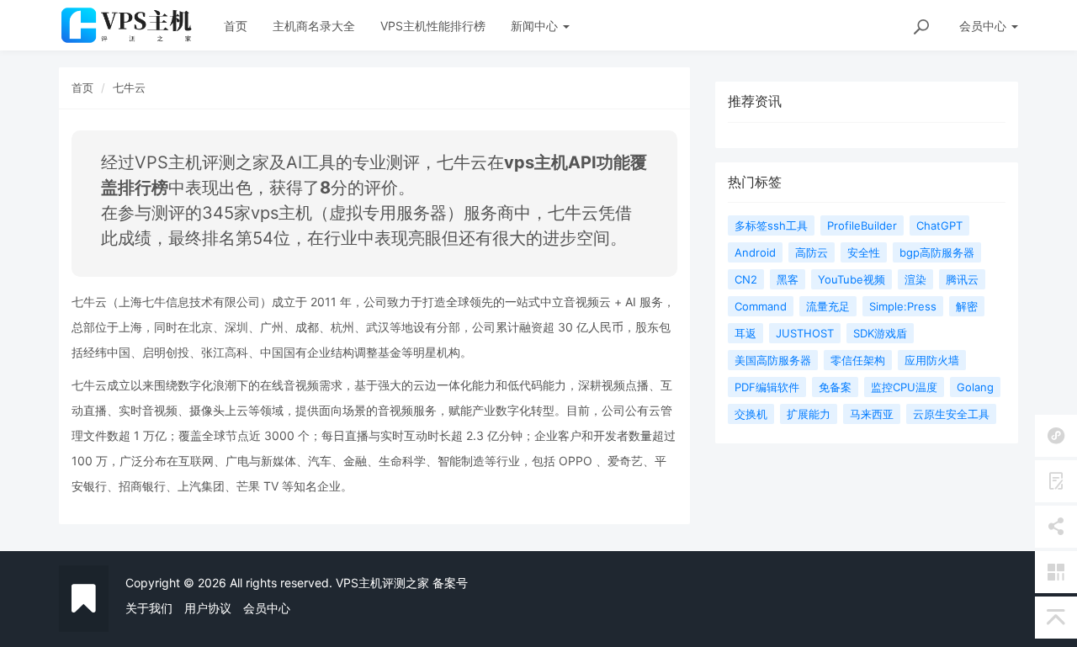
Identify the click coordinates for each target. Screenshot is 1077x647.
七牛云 (129, 87)
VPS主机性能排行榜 (432, 26)
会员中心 (266, 608)
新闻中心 (536, 26)
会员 (982, 26)
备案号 (450, 582)
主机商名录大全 (314, 26)
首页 (235, 26)
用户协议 (207, 608)
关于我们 (148, 608)
